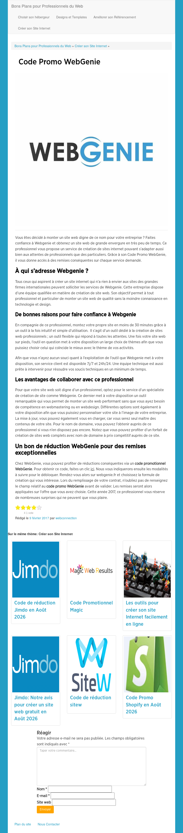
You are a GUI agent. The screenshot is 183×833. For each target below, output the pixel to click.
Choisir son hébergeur (34, 17)
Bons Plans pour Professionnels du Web (47, 6)
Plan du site (23, 824)
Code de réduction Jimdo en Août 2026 (34, 609)
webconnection (66, 518)
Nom (42, 789)
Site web (44, 802)
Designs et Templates (71, 17)
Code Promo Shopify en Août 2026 (143, 704)
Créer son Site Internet (34, 28)
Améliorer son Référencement (115, 17)
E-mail (43, 796)
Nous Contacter (49, 824)
